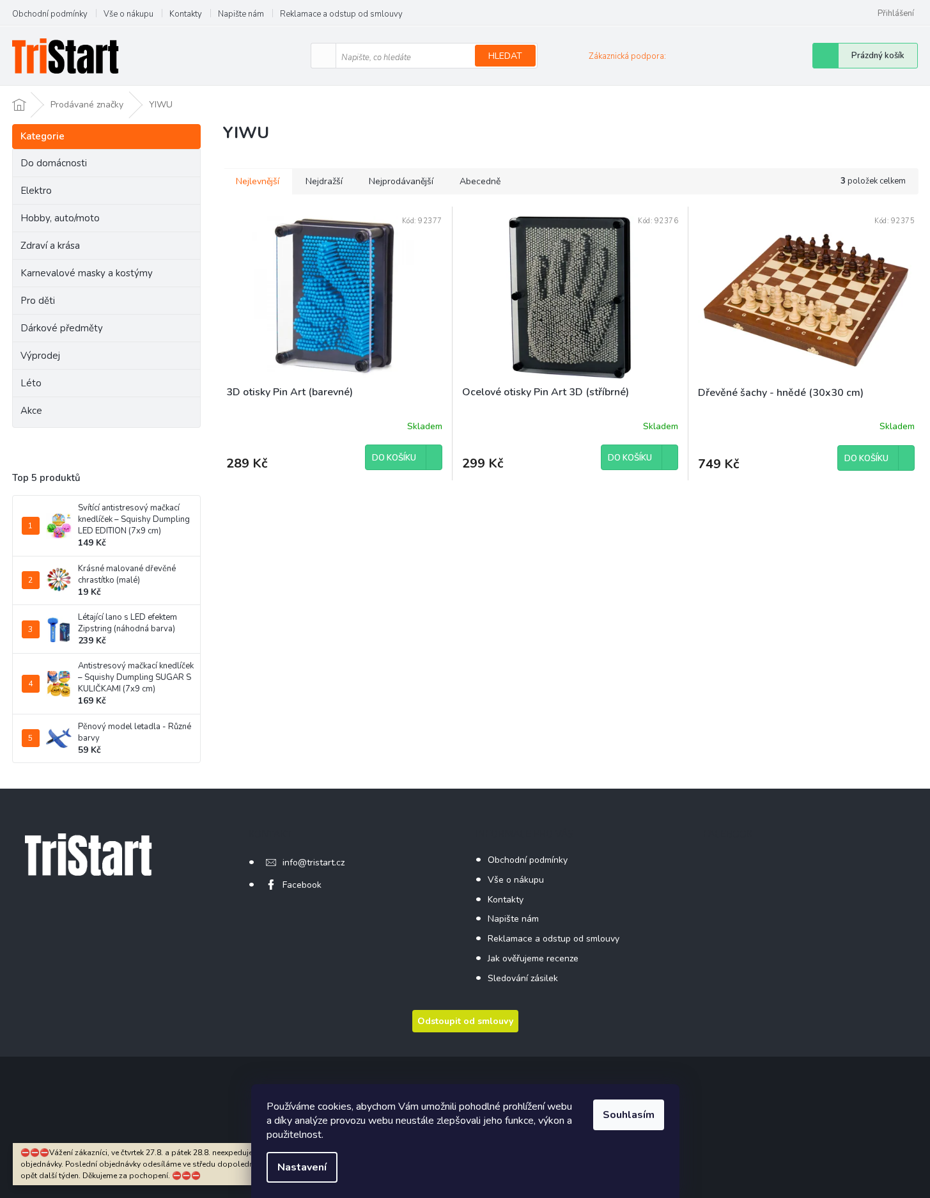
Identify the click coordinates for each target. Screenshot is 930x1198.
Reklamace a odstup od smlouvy (341, 14)
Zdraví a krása (50, 245)
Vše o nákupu (128, 14)
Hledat (505, 56)
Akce (31, 410)
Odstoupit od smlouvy (465, 1021)
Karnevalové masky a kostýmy (86, 273)
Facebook (302, 885)
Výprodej (40, 355)
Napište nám (241, 14)
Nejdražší (324, 181)
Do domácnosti (53, 163)
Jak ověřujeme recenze (533, 958)
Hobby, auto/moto (60, 218)
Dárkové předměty (61, 328)
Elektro (36, 190)
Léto (31, 383)
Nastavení (302, 1167)
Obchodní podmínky (50, 14)
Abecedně (480, 181)
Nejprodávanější (401, 181)
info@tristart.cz (314, 862)
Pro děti (37, 300)
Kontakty (185, 14)
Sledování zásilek (523, 978)
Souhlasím (629, 1115)
